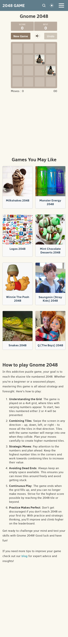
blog (24, 556)
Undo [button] (50, 36)
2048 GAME (13, 5)
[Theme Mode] (52, 5)
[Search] (44, 5)
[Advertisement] (34, 124)
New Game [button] (20, 36)
